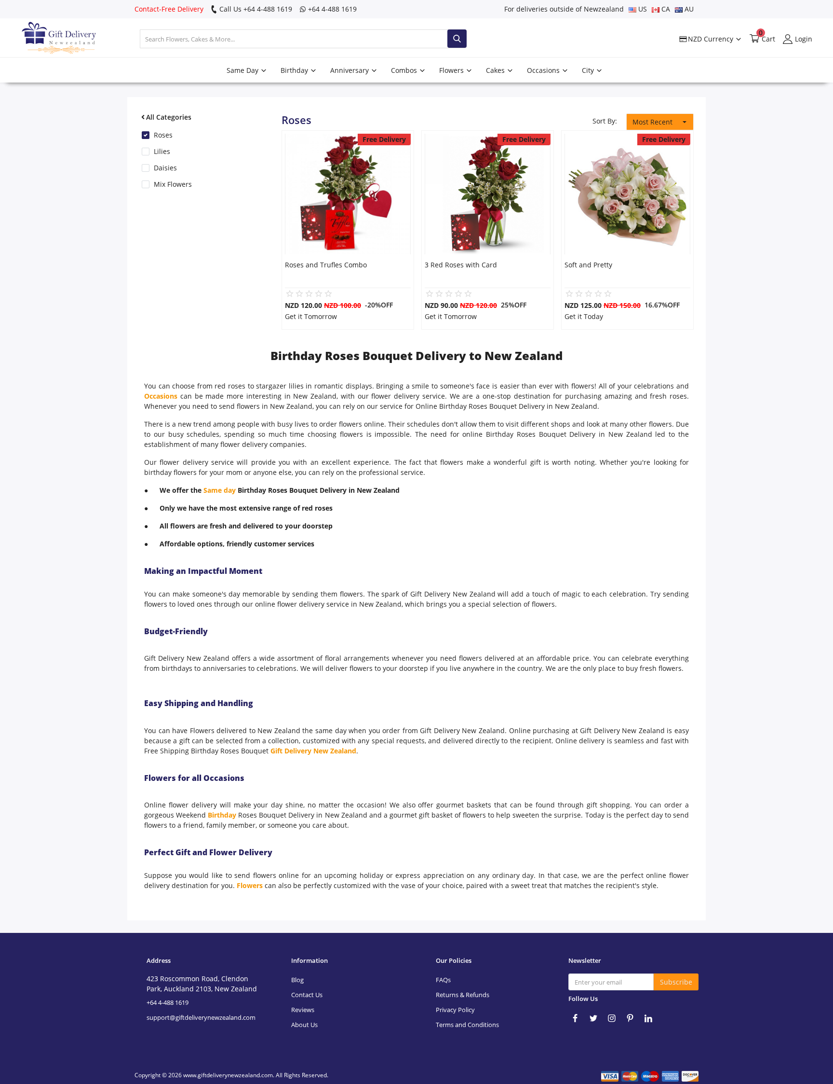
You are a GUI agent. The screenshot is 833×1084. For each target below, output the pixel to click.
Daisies (165, 167)
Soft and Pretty (588, 264)
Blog (297, 979)
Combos (405, 70)
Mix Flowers (173, 184)
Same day (220, 490)
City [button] (589, 70)
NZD (709, 38)
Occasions (544, 70)
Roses (163, 134)
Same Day (243, 70)
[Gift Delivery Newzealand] (51, 39)
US (641, 9)
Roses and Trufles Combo (326, 264)
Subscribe (676, 982)
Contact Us (306, 994)
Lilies (162, 151)
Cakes (496, 70)
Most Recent (652, 121)
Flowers (452, 70)
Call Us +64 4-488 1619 (254, 9)
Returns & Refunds (462, 994)
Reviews (302, 1009)
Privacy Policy (455, 1009)
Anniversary (350, 70)
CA (664, 9)
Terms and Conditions (467, 1024)
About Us (304, 1024)
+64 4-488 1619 (331, 9)
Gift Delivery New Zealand (313, 750)
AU (688, 9)
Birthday (295, 70)
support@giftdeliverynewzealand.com (201, 1017)
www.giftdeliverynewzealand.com (228, 1075)
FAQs (443, 979)
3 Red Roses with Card (461, 264)
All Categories (168, 117)
